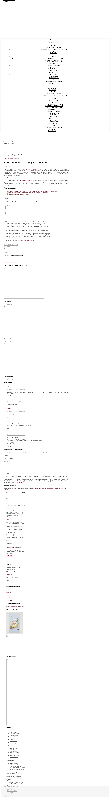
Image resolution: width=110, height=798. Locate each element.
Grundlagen (53, 72)
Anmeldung (9, 508)
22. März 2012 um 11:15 (13, 421)
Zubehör (54, 80)
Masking (30, 180)
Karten (5, 158)
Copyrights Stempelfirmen (52, 81)
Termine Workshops (54, 65)
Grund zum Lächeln (24, 194)
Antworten (22, 389)
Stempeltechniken (14, 755)
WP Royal (15, 786)
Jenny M (8, 386)
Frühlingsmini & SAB (54, 47)
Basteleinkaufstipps (14, 733)
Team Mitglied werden (55, 58)
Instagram (8, 589)
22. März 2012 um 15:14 (13, 411)
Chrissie (8, 431)
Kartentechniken (14, 746)
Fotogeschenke (13, 741)
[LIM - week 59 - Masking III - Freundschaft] (7, 251)
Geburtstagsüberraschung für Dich (54, 49)
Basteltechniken (14, 735)
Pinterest (8, 597)
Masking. (35, 169)
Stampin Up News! (14, 752)
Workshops (52, 64)
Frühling (10, 245)
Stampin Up (15, 245)
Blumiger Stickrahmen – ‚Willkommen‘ (38, 192)
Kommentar (7, 473)
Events (11, 739)
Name (6, 455)
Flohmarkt (52, 85)
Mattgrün (10, 158)
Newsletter (54, 51)
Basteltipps (12, 736)
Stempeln (16, 158)
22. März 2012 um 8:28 (13, 435)
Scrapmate (9, 408)
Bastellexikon (54, 71)
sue (7, 398)
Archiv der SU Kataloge (54, 62)
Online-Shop (13, 547)
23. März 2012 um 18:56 (13, 389)
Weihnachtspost (7, 301)
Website (6, 461)
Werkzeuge (54, 76)
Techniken (53, 74)
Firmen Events (54, 67)
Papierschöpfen (13, 748)
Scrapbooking (13, 751)
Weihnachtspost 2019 (8, 376)
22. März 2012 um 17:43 (13, 402)
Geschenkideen (13, 744)
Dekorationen (13, 738)
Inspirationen (54, 78)
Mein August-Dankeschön (9, 338)
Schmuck (12, 749)
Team (54, 56)
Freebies (52, 83)
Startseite (52, 42)
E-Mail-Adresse (8, 458)
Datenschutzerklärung (28, 240)
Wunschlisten (54, 55)
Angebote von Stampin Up (54, 60)
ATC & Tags (13, 732)
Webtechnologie (14, 757)
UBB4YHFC (9, 556)
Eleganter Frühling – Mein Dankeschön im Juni (45, 191)
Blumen (6, 245)
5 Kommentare (7, 246)
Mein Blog (52, 44)
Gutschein (53, 53)
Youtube (8, 595)
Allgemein (12, 730)
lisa (7, 417)
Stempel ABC (52, 69)
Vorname (7, 205)
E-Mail (7, 211)
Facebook (8, 592)
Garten (11, 742)
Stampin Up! (52, 46)
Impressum (10, 792)
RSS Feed (9, 600)
